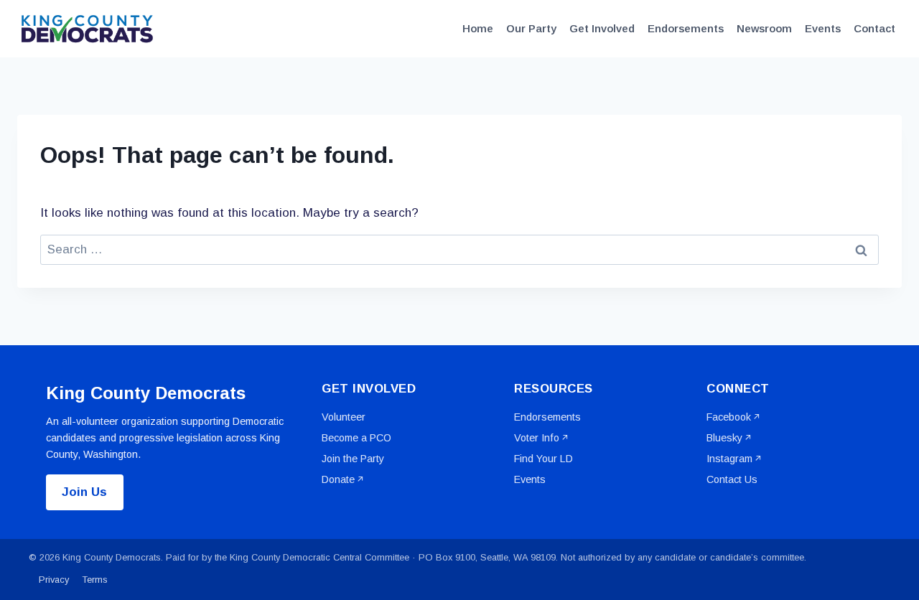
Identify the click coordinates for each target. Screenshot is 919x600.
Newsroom (764, 28)
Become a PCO (356, 438)
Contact (874, 28)
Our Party (531, 28)
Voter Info (536, 438)
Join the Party (353, 458)
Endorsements (686, 28)
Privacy (54, 579)
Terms (95, 579)
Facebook (728, 417)
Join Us (84, 492)
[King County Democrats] (89, 28)
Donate (338, 479)
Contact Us (731, 479)
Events (823, 28)
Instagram (729, 458)
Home (477, 28)
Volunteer (343, 417)
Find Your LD (543, 458)
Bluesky (724, 438)
